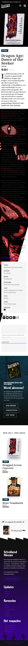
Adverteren (8, 631)
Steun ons (8, 629)
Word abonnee (11, 406)
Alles (6, 605)
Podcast (7, 593)
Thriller (7, 613)
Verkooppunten (11, 410)
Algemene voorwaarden (13, 644)
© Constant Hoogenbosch (9, 258)
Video (6, 595)
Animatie (8, 616)
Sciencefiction (9, 609)
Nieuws (7, 591)
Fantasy (7, 611)
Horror (7, 607)
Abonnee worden (12, 579)
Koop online (10, 415)
